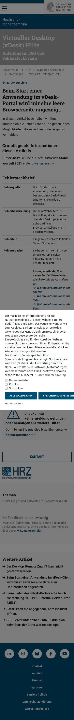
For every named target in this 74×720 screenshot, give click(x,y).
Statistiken (16, 388)
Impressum (16, 403)
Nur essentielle (18, 380)
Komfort (14, 384)
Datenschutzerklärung (51, 375)
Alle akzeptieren (20, 395)
